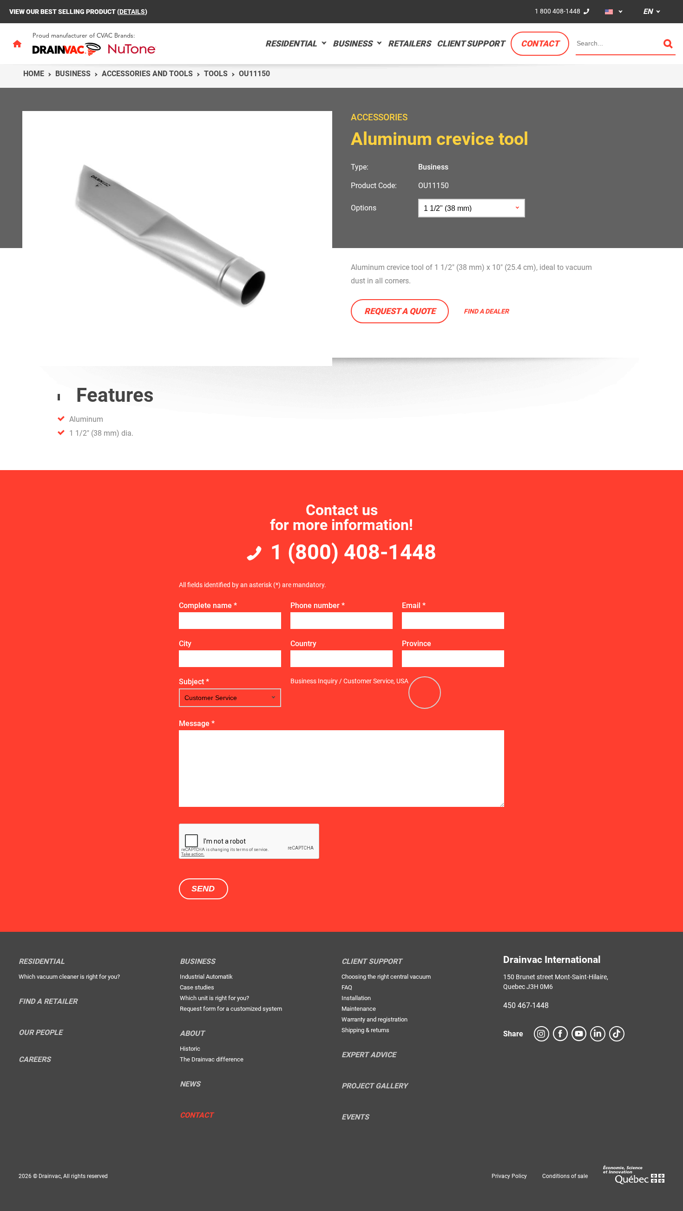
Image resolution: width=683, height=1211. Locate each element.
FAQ (347, 987)
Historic (190, 1048)
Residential (291, 43)
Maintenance (359, 1008)
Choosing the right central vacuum (386, 976)
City (185, 643)
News (190, 1084)
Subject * (194, 681)
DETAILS (132, 11)
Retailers (409, 43)
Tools (216, 73)
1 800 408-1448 (557, 11)
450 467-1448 (526, 1005)
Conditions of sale (565, 1176)
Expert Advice (369, 1055)
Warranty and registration (374, 1019)
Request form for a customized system (231, 1008)
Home (33, 73)
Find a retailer (48, 1001)
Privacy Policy (509, 1176)
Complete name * (208, 605)
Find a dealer (486, 311)
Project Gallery (374, 1086)
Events (355, 1117)
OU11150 (433, 185)
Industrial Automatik (206, 976)
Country (303, 643)
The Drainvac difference (211, 1059)
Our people (40, 1032)
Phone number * (317, 605)
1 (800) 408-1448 (353, 552)
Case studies (197, 987)
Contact (540, 43)
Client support (471, 43)
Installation (356, 998)
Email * (414, 605)
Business (352, 43)
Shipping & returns (365, 1030)
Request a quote (399, 311)
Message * (197, 723)
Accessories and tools (147, 73)
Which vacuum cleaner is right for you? (69, 976)
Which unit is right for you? (214, 998)
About (192, 1033)
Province (416, 643)
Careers (35, 1059)
